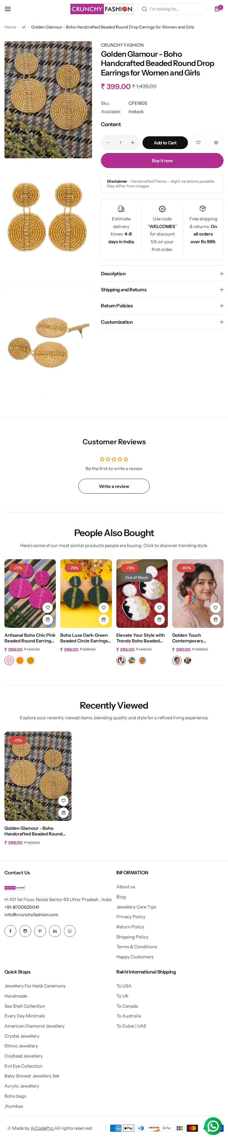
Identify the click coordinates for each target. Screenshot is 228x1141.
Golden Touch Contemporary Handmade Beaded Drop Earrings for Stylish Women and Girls (197, 638)
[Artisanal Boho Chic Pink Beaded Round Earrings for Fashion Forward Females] (30, 593)
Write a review (114, 486)
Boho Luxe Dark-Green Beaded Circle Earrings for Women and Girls (84, 638)
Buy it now (162, 160)
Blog (121, 897)
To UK (122, 996)
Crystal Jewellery (21, 1036)
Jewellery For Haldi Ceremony (35, 986)
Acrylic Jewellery (21, 1086)
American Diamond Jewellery (34, 1026)
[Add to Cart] (104, 619)
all (24, 27)
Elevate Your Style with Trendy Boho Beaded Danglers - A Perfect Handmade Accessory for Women (140, 638)
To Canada (127, 1006)
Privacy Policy (130, 916)
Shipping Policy (132, 937)
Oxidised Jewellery (23, 1056)
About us (125, 886)
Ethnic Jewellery (21, 1046)
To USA (124, 986)
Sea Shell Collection (24, 1006)
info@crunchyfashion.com (31, 914)
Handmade (15, 996)
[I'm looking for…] (144, 9)
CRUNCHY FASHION (122, 45)
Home (10, 27)
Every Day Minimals (24, 1016)
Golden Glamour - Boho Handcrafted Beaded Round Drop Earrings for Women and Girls (35, 831)
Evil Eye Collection (23, 1066)
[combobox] (172, 9)
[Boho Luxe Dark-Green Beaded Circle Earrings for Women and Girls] (86, 593)
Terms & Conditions (136, 946)
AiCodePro (42, 1128)
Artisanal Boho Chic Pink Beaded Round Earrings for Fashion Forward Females (30, 638)
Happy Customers (134, 957)
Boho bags (15, 1096)
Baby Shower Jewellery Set (31, 1076)
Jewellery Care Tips (136, 907)
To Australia (128, 1016)
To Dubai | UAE (131, 1026)
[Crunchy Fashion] (101, 9)
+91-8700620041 (21, 907)
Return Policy (130, 927)
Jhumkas (13, 1106)
